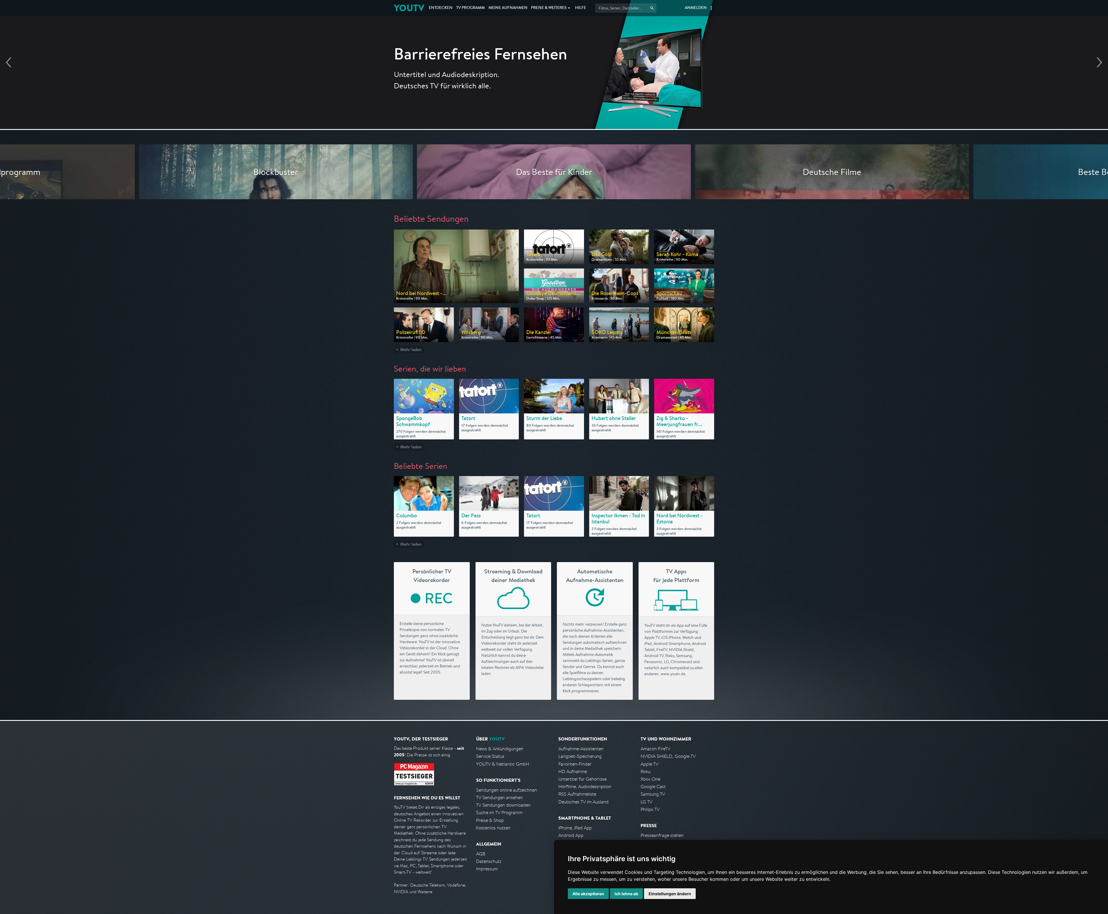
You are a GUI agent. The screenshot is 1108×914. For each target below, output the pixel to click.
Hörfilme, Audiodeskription (584, 787)
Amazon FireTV (655, 749)
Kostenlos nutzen (493, 828)
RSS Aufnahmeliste (577, 794)
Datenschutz (488, 861)
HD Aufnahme (572, 771)
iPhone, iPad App (575, 828)
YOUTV (409, 7)
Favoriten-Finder (575, 764)
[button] (711, 8)
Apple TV (649, 764)
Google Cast (653, 787)
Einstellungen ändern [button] (670, 893)
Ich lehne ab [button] (626, 893)
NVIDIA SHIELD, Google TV (668, 756)
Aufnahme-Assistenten (581, 749)
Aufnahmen (508, 8)
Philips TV (650, 809)
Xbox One (650, 779)
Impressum (487, 869)
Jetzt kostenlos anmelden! (554, 97)
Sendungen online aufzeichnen (506, 790)
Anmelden (696, 8)
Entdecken (440, 8)
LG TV (646, 802)
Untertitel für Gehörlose (582, 779)
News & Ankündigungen (499, 749)
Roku (645, 771)
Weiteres (549, 8)
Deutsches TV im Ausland (583, 802)
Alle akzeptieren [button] (588, 893)
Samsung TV (653, 794)
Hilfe (580, 8)
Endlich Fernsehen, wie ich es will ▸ (554, 81)
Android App (570, 835)
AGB (480, 854)
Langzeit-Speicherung (580, 756)
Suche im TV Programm (499, 812)
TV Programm (470, 8)
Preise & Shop (490, 820)
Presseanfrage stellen (662, 835)
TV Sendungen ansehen (499, 797)
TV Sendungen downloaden (503, 805)
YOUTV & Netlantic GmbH (502, 764)
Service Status (490, 756)
